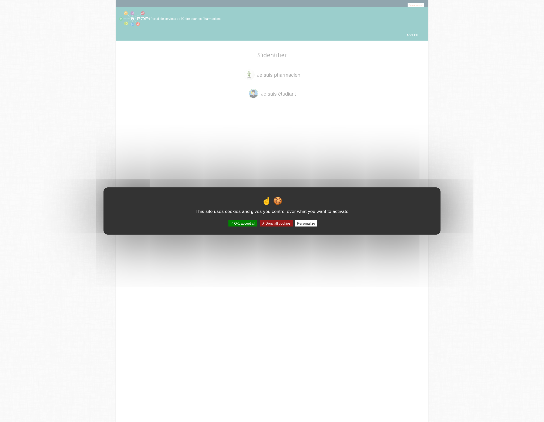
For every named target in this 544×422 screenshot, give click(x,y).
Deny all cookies (277, 223)
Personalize (306, 223)
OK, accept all (244, 223)
